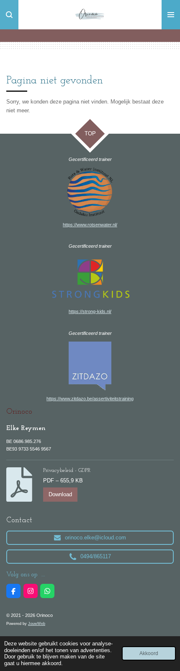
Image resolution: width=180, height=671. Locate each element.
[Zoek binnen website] (9, 14)
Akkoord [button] (148, 653)
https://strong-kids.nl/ (90, 311)
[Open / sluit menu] (171, 14)
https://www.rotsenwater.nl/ (90, 224)
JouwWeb (36, 624)
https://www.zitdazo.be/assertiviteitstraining (90, 398)
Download (60, 494)
